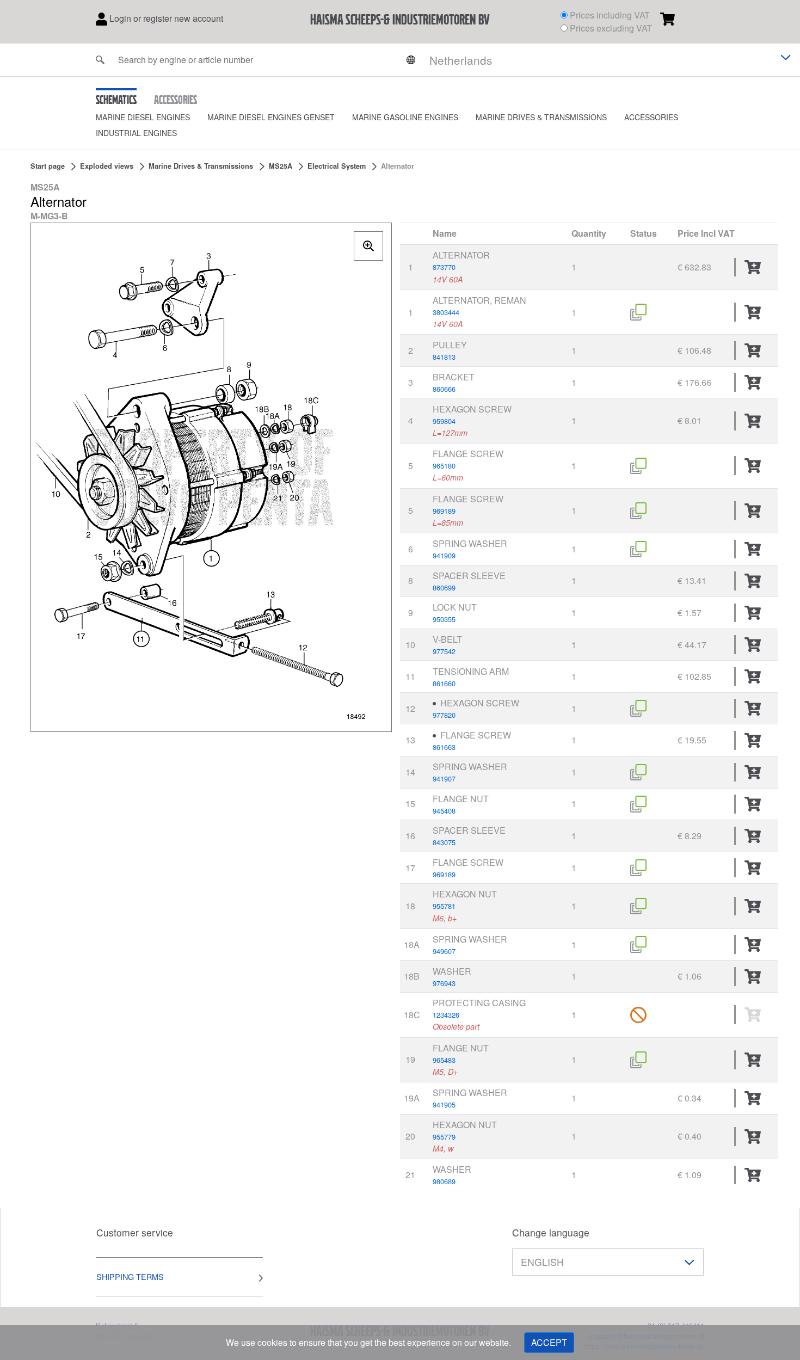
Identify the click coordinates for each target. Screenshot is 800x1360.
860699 (444, 587)
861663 (444, 747)
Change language (550, 1232)
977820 (444, 715)
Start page (47, 166)
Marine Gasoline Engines (405, 117)
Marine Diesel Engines (143, 117)
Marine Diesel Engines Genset (271, 117)
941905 (444, 1104)
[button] (151, 117)
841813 (444, 357)
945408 (444, 810)
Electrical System (336, 166)
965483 (444, 1060)
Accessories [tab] (175, 99)
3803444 (446, 312)
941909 (444, 555)
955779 (444, 1136)
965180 (444, 465)
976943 (444, 983)
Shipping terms (130, 1276)
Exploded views (106, 166)
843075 (444, 842)
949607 (444, 951)
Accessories (651, 117)
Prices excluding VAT (611, 28)
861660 (444, 683)
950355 (444, 619)
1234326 (446, 1015)
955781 (444, 906)
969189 (444, 511)
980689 (444, 1181)
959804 (444, 421)
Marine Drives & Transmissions (541, 117)
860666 (444, 389)
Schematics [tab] (116, 99)
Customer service (134, 1232)
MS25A (280, 166)
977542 (444, 651)
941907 (444, 778)
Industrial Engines (136, 132)
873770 (444, 267)
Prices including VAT (610, 15)
